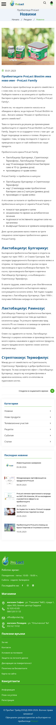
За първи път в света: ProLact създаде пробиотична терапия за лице (33, 510)
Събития (9, 435)
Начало (15, 19)
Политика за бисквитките (14, 668)
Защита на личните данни (15, 657)
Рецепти (8, 429)
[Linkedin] (33, 585)
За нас (5, 642)
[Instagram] (28, 585)
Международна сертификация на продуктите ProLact (31, 479)
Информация (8, 689)
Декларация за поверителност (17, 663)
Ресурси (28, 19)
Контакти (6, 647)
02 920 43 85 (13, 608)
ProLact (34, 721)
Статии (8, 441)
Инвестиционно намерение (29, 463)
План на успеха (9, 695)
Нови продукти (12, 417)
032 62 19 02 (13, 626)
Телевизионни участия (16, 423)
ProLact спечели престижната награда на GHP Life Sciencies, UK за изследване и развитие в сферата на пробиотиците (34, 497)
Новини (8, 410)
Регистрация (8, 700)
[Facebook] (22, 585)
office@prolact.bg (15, 617)
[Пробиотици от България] (17, 2)
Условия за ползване (12, 652)
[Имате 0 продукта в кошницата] (51, 5)
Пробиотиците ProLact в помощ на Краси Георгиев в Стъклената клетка (33, 526)
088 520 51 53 (14, 611)
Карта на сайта (9, 673)
